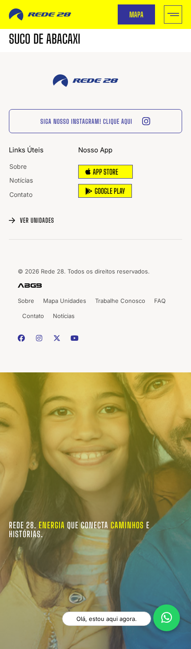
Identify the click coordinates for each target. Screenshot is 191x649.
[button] (173, 14)
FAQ (160, 300)
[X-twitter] (56, 338)
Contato (20, 194)
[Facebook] (21, 338)
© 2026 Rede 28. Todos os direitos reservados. (84, 271)
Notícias (21, 180)
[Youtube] (75, 338)
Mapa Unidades (64, 300)
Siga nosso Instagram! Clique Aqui (86, 121)
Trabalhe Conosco (120, 300)
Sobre (18, 166)
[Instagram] (39, 338)
